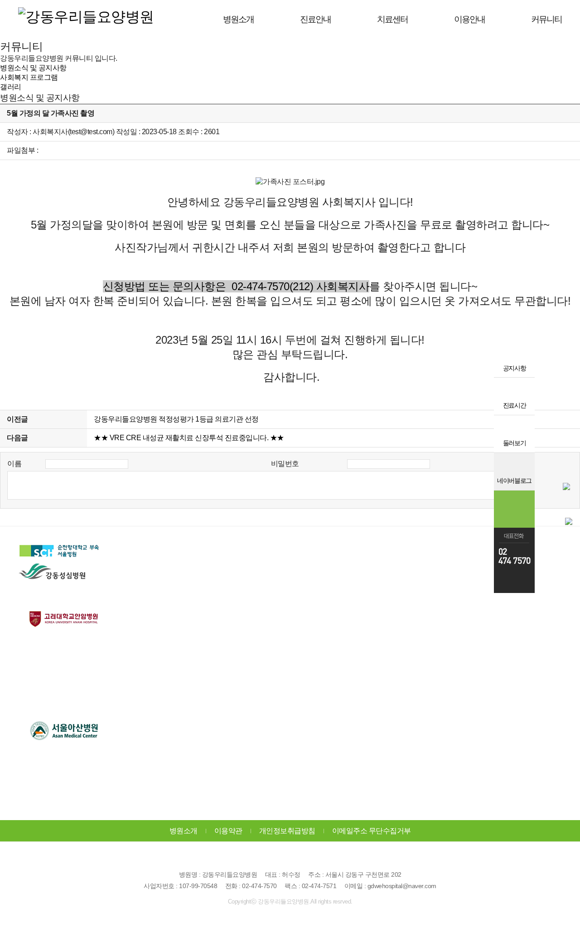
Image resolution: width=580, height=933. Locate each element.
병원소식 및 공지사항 (33, 68)
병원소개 (183, 831)
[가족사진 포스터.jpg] (290, 182)
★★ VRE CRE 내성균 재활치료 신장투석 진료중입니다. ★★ (189, 438)
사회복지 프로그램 (29, 77)
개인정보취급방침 (287, 831)
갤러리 (10, 87)
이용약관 (228, 831)
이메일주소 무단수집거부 (371, 831)
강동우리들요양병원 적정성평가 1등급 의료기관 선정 (176, 419)
